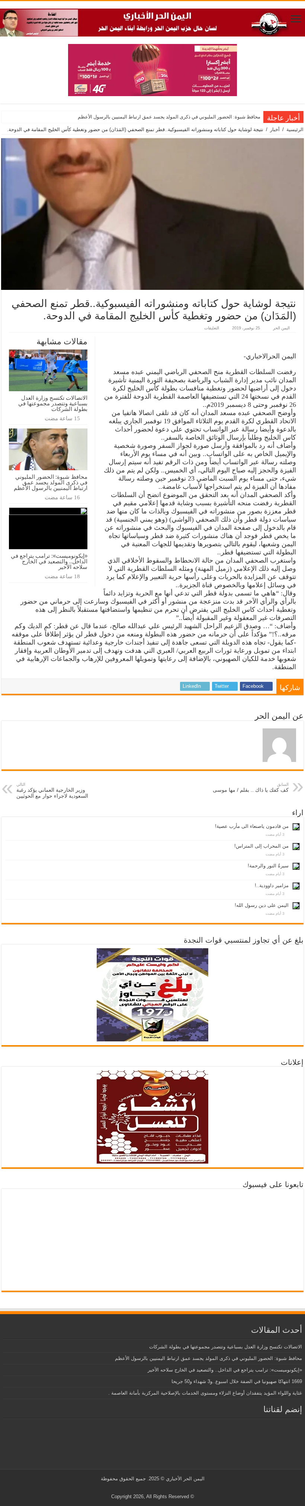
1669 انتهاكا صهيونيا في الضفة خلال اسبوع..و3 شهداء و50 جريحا (236, 1381)
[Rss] (165, 1487)
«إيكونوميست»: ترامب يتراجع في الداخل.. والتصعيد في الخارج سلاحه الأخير (49, 561)
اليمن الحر (281, 328)
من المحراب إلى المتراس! (261, 846)
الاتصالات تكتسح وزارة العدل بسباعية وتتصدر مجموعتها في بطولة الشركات (52, 403)
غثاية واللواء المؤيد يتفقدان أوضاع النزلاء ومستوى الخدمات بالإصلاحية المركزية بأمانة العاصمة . (205, 1393)
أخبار (275, 129)
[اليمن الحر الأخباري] (152, 21)
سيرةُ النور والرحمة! (268, 866)
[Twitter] (158, 1487)
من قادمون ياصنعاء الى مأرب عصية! (252, 826)
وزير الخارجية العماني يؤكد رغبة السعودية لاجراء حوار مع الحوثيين (52, 790)
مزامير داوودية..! (272, 885)
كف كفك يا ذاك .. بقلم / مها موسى (251, 787)
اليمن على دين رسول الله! (262, 905)
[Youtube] (151, 1487)
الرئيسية (295, 129)
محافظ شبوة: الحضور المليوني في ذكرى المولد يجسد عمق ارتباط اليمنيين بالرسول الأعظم (169, 117)
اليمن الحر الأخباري (185, 1478)
